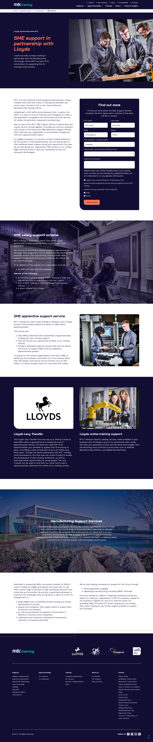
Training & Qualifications (73, 676)
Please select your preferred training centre (100, 149)
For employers (39, 11)
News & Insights (131, 6)
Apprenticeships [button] (95, 6)
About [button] (118, 6)
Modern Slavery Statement (127, 702)
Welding (15, 687)
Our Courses (69, 679)
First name (88, 121)
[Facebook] (128, 734)
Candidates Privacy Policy (127, 679)
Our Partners (96, 679)
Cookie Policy (123, 697)
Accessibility (123, 2)
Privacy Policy (123, 676)
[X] (139, 734)
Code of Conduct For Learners (129, 687)
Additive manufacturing (20, 676)
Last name (115, 121)
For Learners (43, 676)
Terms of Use (123, 695)
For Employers (44, 679)
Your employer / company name (96, 140)
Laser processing (18, 684)
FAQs (67, 684)
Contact (135, 2)
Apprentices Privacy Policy (127, 681)
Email (86, 130)
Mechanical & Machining (20, 681)
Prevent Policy (123, 705)
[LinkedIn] (135, 734)
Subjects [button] (80, 6)
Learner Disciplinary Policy (127, 684)
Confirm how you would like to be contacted (100, 189)
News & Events (97, 681)
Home (15, 11)
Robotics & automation (20, 679)
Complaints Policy (124, 700)
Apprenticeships (25, 11)
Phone (113, 130)
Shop (113, 2)
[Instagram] (132, 734)
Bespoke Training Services (74, 681)
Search (91, 2)
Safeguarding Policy (125, 708)
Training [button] (108, 6)
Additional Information (92, 159)
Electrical (15, 689)
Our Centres (96, 676)
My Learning (102, 2)
